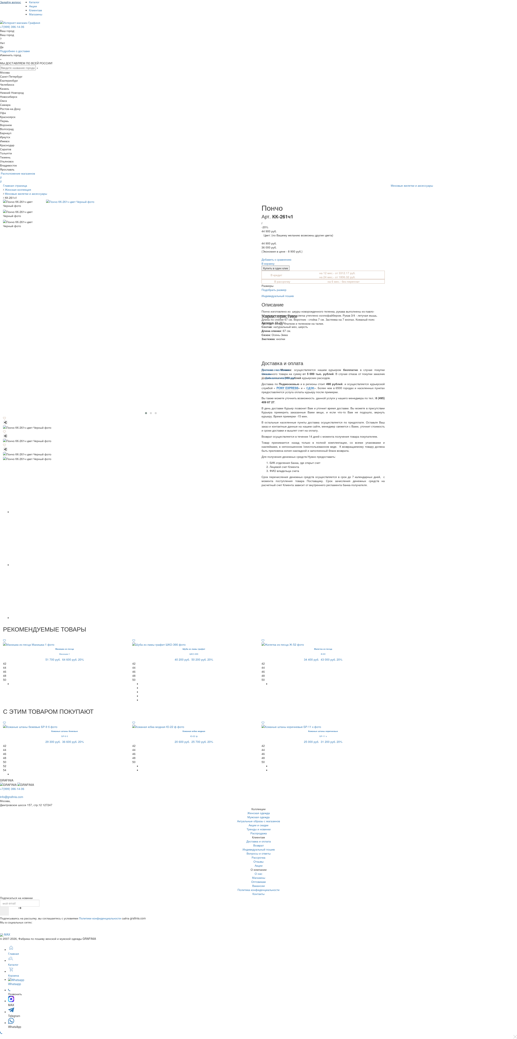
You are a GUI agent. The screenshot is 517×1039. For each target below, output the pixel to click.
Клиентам (35, 10)
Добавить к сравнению (276, 259)
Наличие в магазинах (276, 370)
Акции (33, 6)
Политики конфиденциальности (100, 918)
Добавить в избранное (279, 378)
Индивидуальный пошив (278, 296)
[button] (146, 413)
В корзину (268, 263)
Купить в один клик (275, 268)
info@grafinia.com (11, 797)
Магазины (35, 14)
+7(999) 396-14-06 (12, 27)
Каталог (34, 2)
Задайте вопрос (10, 2)
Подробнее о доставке (15, 51)
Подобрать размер (274, 290)
